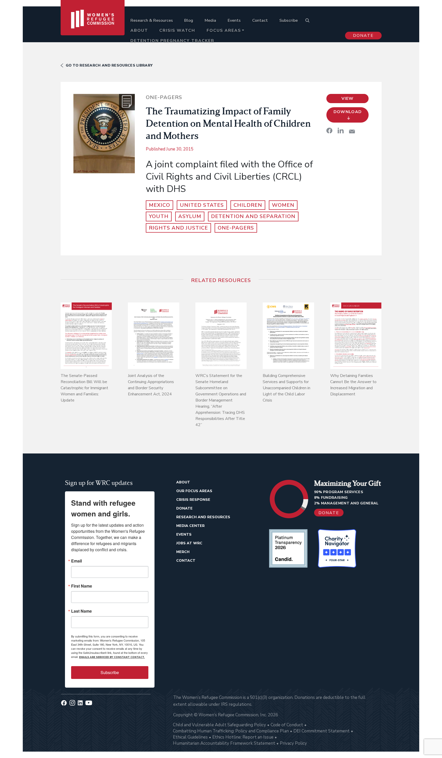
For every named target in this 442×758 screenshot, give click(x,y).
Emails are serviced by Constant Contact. (112, 657)
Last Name (81, 611)
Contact (260, 20)
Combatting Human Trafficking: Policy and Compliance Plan (231, 731)
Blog (188, 20)
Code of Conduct (287, 725)
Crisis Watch (177, 30)
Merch (183, 551)
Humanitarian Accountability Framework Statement (224, 743)
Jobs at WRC (189, 543)
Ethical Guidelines (190, 737)
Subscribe (288, 20)
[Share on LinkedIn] (341, 130)
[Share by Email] (352, 131)
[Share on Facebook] (329, 130)
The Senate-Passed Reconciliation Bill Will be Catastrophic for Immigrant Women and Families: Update (84, 388)
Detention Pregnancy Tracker (172, 41)
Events (234, 20)
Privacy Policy (293, 743)
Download (348, 112)
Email (76, 561)
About (139, 30)
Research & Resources (151, 20)
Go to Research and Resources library (109, 65)
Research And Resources (203, 517)
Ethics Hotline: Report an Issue (242, 737)
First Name (81, 586)
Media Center (190, 525)
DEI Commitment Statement (321, 731)
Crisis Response (193, 499)
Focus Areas (224, 30)
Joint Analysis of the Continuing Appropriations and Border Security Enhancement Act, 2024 (151, 385)
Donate (363, 35)
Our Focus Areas (194, 491)
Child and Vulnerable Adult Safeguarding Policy (219, 725)
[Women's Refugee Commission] (93, 26)
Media (210, 20)
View (347, 98)
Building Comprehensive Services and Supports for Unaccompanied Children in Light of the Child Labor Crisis (286, 388)
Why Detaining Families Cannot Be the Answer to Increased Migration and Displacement (353, 385)
